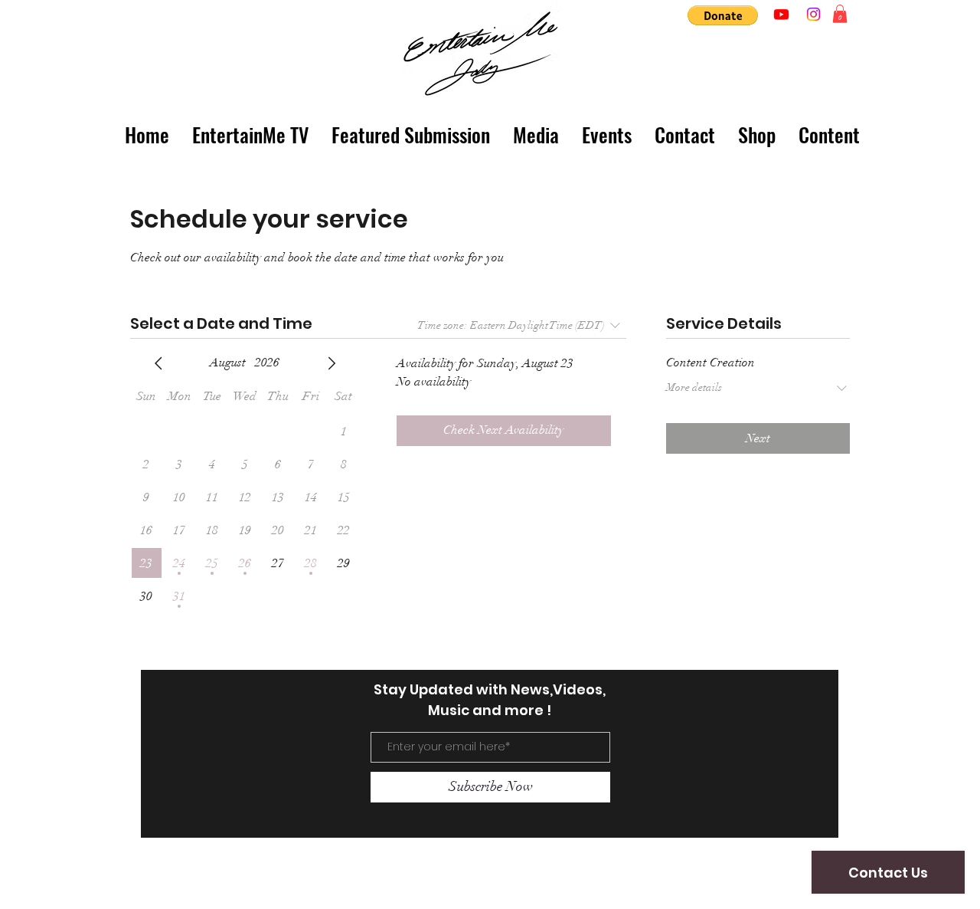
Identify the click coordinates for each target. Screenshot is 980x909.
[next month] (331, 363)
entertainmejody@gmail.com (245, 886)
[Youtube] (781, 14)
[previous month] (158, 363)
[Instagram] (813, 14)
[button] (723, 15)
